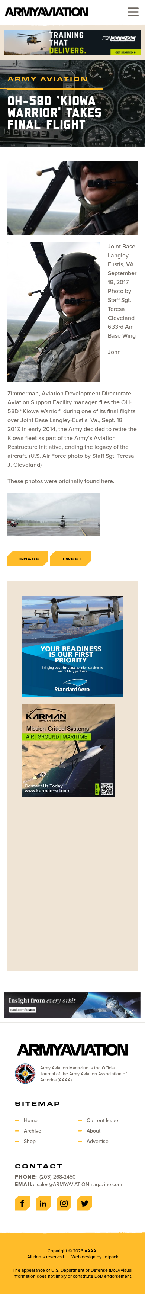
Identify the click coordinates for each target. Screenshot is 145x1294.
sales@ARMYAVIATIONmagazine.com (79, 1184)
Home (31, 1120)
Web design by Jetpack (94, 1256)
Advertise (98, 1141)
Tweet (72, 558)
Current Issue (102, 1120)
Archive (32, 1131)
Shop (30, 1141)
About (93, 1131)
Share (29, 558)
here (107, 481)
